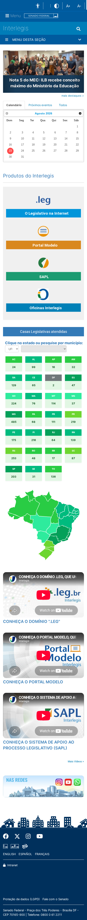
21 (66, 144)
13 (55, 138)
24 (22, 150)
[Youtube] (38, 836)
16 (10, 144)
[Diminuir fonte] (79, 6)
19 (43, 144)
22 (77, 144)
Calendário (14, 105)
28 (66, 150)
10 (22, 138)
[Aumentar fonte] (68, 6)
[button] (43, 39)
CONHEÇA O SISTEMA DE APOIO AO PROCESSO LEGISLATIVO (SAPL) (38, 745)
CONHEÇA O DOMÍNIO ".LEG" (31, 621)
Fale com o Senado (55, 899)
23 (10, 150)
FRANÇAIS (42, 854)
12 (43, 138)
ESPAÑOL (25, 854)
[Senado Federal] (41, 16)
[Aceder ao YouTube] (68, 782)
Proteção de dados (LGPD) (21, 899)
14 (66, 138)
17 (22, 144)
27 (55, 150)
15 (77, 138)
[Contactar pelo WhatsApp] (77, 782)
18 (33, 144)
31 (22, 156)
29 (77, 150)
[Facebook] (7, 836)
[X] (17, 836)
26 (43, 150)
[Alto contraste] (57, 6)
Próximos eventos (40, 105)
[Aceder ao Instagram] (59, 782)
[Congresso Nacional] (14, 846)
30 (10, 156)
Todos (63, 105)
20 (55, 144)
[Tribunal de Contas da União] (24, 846)
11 (33, 138)
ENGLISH (9, 854)
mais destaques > (73, 95)
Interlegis (16, 28)
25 (33, 150)
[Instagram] (28, 836)
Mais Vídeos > (76, 761)
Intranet (12, 865)
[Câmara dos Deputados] (6, 846)
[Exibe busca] (78, 29)
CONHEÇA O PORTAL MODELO (33, 681)
